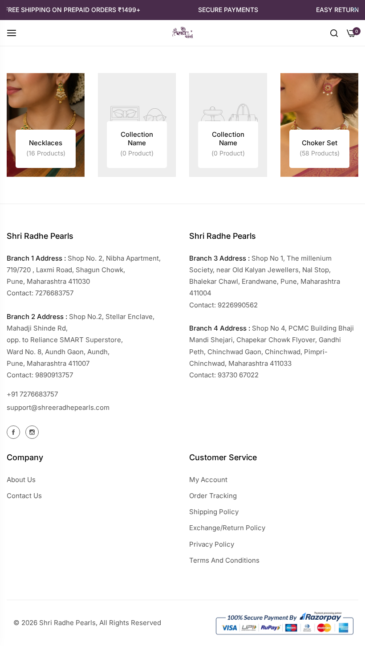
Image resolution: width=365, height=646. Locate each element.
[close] (355, 10)
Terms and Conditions (224, 560)
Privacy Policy (211, 544)
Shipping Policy (214, 511)
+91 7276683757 (32, 394)
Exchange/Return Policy (227, 527)
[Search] (334, 32)
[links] (46, 125)
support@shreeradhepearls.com (58, 407)
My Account (208, 479)
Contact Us (24, 495)
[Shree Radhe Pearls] (182, 33)
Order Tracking (213, 495)
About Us (21, 479)
